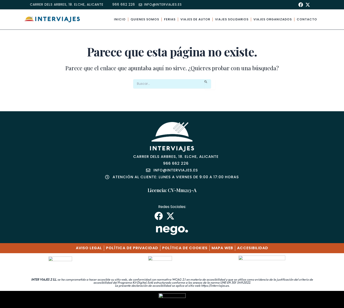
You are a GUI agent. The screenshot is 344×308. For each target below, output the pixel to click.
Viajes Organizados (272, 19)
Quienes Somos (145, 19)
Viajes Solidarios (232, 19)
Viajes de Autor (195, 19)
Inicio (120, 19)
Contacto (307, 19)
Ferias (170, 19)
